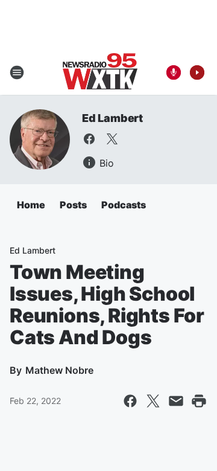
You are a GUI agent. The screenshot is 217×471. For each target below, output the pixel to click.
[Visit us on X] (112, 139)
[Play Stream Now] (197, 72)
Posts (73, 205)
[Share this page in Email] (176, 400)
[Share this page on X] (153, 400)
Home (31, 205)
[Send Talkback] (173, 72)
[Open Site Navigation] (17, 72)
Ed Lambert (112, 118)
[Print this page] (198, 400)
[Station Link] (100, 72)
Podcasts (123, 205)
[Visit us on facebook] (89, 139)
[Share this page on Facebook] (130, 400)
